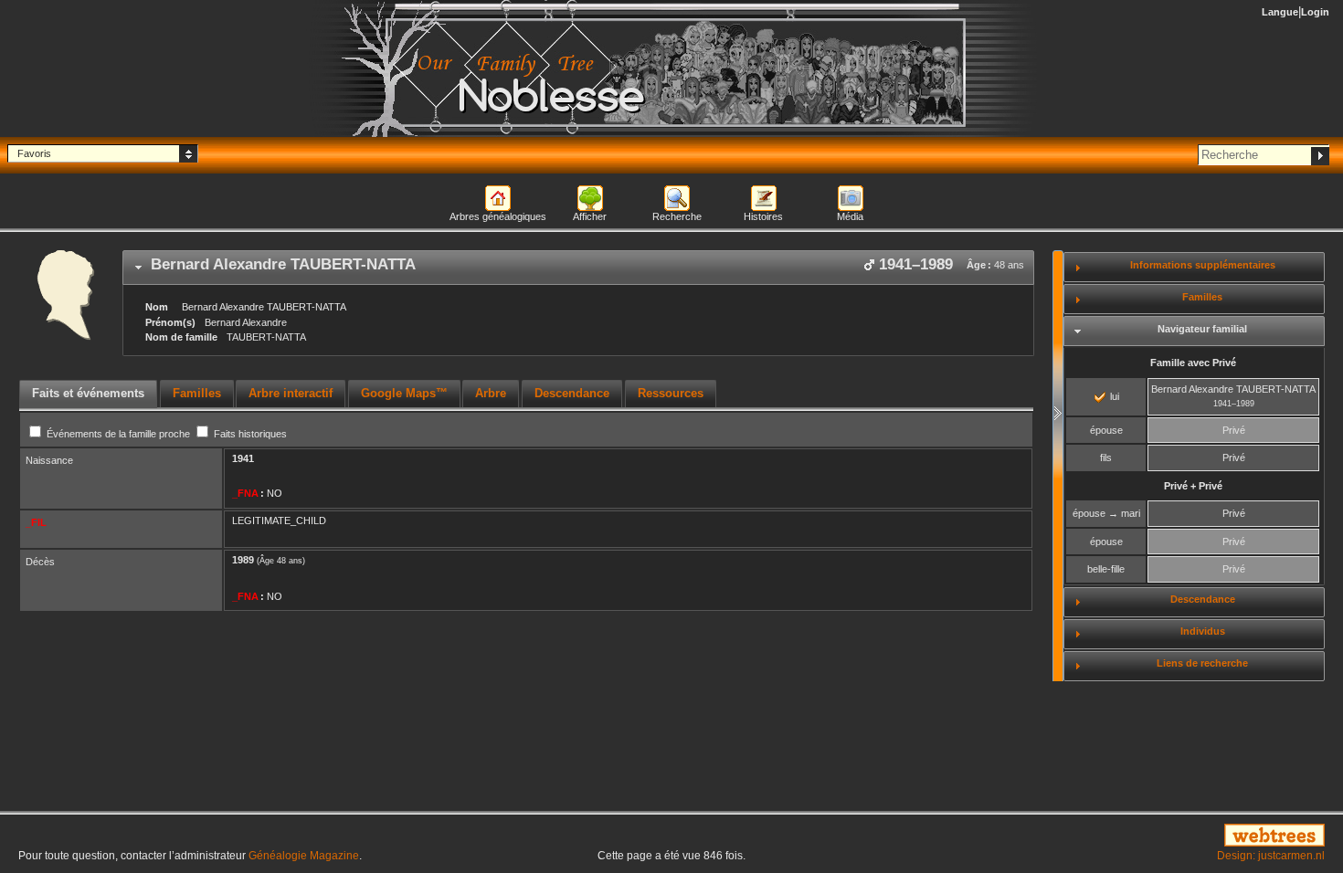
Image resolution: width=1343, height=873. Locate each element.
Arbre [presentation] (490, 393)
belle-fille (1106, 568)
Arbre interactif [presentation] (291, 393)
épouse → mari (1106, 513)
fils (1106, 457)
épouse (1106, 430)
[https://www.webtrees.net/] (1119, 836)
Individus (1202, 631)
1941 (243, 458)
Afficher (590, 216)
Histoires (763, 216)
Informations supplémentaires (1202, 264)
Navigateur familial (1202, 328)
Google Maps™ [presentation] (404, 393)
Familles (1202, 296)
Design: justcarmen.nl (1271, 855)
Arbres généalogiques (497, 216)
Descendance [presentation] (571, 393)
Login (1315, 11)
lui (1113, 396)
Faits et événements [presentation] (88, 393)
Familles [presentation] (197, 393)
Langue (1280, 11)
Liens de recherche (1202, 662)
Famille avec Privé (1193, 362)
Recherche (677, 216)
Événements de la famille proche (118, 433)
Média (850, 216)
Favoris (34, 153)
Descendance (1202, 599)
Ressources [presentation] (670, 393)
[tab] (578, 267)
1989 (243, 559)
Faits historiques (249, 433)
